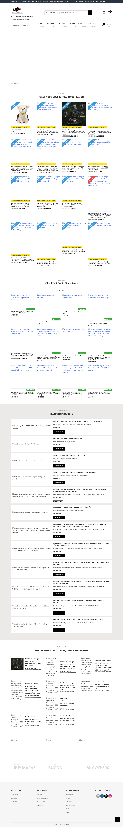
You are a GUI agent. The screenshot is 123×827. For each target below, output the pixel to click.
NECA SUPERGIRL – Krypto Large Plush (21, 130)
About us (39, 795)
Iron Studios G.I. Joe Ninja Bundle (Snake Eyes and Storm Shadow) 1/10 (22, 355)
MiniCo (68, 798)
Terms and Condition (43, 798)
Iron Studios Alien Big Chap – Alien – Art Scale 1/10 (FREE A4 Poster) (79, 620)
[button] (14, 55)
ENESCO (68, 816)
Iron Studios (69, 795)
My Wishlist (14, 802)
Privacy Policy (41, 802)
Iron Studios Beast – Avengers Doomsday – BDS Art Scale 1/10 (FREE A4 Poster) (98, 168)
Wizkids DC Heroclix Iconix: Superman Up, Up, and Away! (97, 322)
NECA (67, 812)
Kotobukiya (69, 802)
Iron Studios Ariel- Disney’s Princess (48, 322)
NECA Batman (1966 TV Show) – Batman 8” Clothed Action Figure (99, 262)
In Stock (62, 290)
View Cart (14, 798)
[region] (61, 58)
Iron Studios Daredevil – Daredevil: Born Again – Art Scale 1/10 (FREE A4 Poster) (48, 394)
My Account (14, 795)
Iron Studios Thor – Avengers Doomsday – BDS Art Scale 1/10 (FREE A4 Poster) (72, 205)
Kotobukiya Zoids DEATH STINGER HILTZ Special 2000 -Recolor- (22, 312)
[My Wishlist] (109, 12)
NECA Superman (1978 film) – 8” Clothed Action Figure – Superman (73, 250)
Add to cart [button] (59, 432)
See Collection (19, 775)
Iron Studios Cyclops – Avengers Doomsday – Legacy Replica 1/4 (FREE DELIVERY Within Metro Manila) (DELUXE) (74, 132)
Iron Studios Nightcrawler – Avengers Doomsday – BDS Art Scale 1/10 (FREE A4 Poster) (21, 205)
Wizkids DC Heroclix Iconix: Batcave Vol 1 (74, 312)
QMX (67, 809)
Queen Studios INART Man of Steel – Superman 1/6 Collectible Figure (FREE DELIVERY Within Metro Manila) (22, 259)
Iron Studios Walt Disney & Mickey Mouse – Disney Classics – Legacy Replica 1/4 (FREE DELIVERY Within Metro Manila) (22, 168)
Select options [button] (58, 501)
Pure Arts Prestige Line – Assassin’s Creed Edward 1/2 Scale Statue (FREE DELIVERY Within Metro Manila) (48, 131)
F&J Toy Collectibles (22, 16)
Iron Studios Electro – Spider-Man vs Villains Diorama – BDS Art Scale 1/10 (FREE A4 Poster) (22, 394)
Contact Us (40, 805)
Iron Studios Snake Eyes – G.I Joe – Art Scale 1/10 (73, 356)
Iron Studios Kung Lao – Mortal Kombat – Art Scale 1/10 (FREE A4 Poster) (99, 394)
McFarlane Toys (70, 805)
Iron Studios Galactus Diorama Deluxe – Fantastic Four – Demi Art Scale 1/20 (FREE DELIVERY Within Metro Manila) (99, 358)
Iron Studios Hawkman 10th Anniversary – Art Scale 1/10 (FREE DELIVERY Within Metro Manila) (73, 394)
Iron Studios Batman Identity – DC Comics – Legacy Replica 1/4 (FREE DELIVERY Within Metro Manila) (48, 357)
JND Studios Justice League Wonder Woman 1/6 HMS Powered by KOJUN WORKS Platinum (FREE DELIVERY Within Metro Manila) (99, 215)
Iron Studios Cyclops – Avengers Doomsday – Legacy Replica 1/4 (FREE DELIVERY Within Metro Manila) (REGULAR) (99, 132)
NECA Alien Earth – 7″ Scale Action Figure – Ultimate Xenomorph (48, 262)
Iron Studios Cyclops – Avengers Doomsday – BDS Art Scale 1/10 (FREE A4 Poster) (73, 168)
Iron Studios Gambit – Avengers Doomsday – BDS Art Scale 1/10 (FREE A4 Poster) (47, 205)
